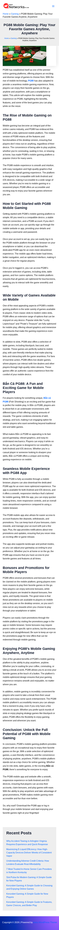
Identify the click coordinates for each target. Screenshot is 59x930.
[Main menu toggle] (53, 6)
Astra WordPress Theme (45, 922)
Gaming (15, 14)
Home (6, 14)
